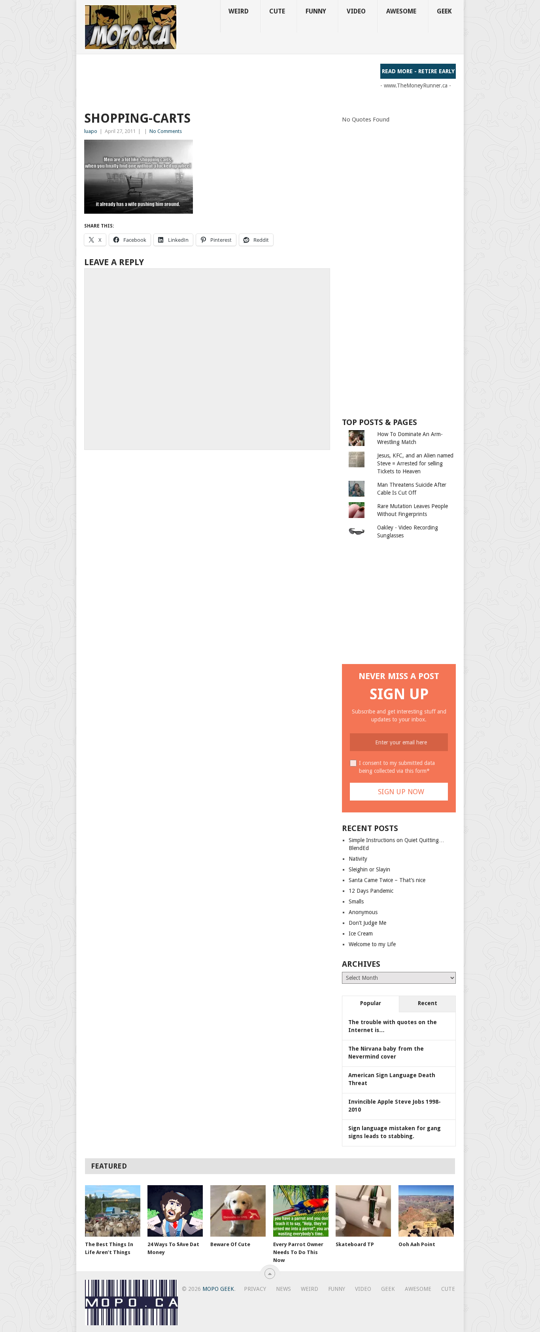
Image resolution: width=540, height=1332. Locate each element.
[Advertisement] (228, 81)
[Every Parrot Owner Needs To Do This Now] (301, 1211)
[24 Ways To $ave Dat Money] (175, 1211)
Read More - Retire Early (418, 71)
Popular (370, 1003)
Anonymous (363, 912)
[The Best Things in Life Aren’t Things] (112, 1211)
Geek (444, 11)
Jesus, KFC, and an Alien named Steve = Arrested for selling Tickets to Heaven (415, 463)
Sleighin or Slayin (369, 869)
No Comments (165, 131)
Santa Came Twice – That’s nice (387, 880)
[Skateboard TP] (363, 1211)
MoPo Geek (218, 1289)
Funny (316, 11)
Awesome (401, 11)
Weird (238, 11)
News (283, 1289)
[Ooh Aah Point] (426, 1211)
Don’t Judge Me (367, 923)
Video (356, 11)
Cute (277, 11)
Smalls (356, 901)
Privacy (255, 1289)
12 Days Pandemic (371, 891)
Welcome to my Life (372, 944)
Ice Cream (361, 933)
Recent (427, 1003)
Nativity (358, 859)
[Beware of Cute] (238, 1211)
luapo (90, 131)
